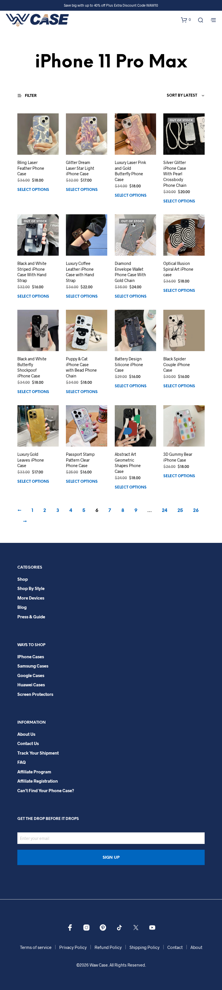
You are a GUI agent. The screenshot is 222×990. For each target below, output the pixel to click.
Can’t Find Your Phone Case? (45, 790)
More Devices (30, 597)
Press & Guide (31, 616)
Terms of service (35, 947)
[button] (186, 20)
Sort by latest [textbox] (182, 95)
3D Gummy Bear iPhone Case (177, 457)
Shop (22, 579)
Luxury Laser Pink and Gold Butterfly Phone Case (130, 171)
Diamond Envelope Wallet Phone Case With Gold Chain (130, 272)
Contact (175, 947)
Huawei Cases (31, 684)
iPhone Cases (30, 656)
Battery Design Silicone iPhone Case (129, 365)
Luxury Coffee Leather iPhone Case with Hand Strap (80, 272)
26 (196, 510)
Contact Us (28, 743)
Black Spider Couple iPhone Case (176, 365)
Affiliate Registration (37, 780)
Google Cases (30, 675)
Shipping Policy (145, 947)
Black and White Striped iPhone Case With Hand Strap (32, 272)
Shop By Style (31, 588)
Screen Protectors (35, 694)
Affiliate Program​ (34, 771)
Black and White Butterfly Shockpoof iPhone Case (32, 368)
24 (164, 510)
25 (180, 510)
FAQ (21, 762)
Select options (33, 190)
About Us (26, 734)
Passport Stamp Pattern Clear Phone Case (80, 460)
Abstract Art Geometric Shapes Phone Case (128, 463)
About (196, 947)
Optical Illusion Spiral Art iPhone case (178, 269)
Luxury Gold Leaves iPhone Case (30, 460)
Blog (22, 607)
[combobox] (169, 96)
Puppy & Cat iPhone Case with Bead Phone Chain (81, 368)
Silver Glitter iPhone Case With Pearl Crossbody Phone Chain (174, 173)
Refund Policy (108, 947)
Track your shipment (38, 752)
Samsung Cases (32, 665)
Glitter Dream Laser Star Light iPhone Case (80, 168)
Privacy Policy (73, 947)
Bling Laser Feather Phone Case (30, 168)
